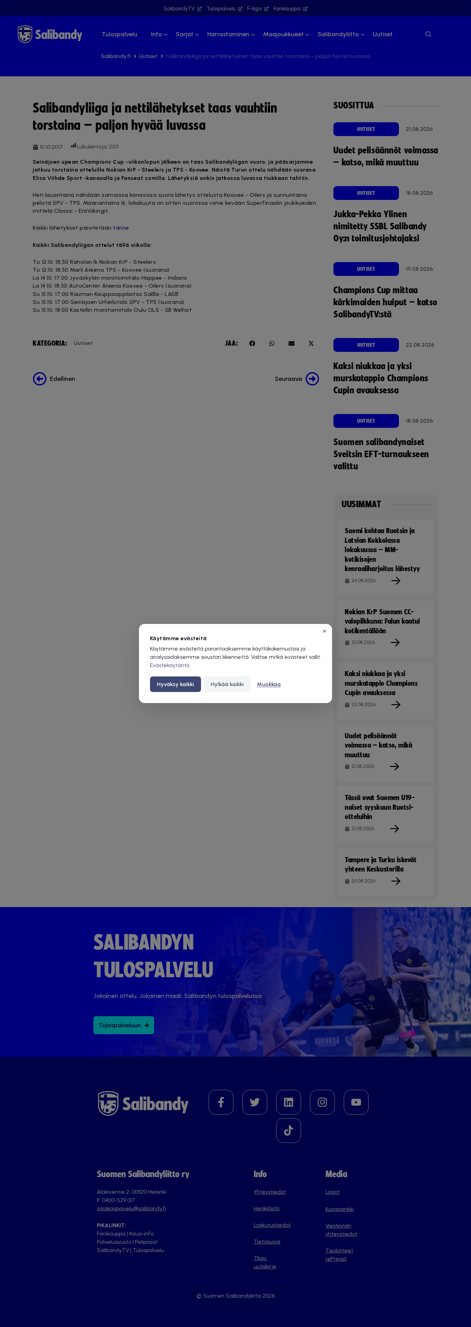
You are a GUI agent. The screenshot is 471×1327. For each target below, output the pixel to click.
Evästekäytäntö (169, 665)
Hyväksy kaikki (175, 684)
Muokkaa (269, 684)
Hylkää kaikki (227, 684)
